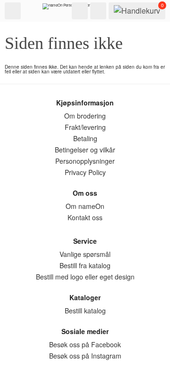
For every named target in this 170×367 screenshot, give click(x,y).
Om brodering (85, 115)
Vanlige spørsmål (85, 254)
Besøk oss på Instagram (85, 355)
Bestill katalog (85, 310)
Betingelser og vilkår (85, 149)
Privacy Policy (85, 172)
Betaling (85, 138)
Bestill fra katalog (85, 265)
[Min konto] (98, 10)
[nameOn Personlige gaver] (66, 8)
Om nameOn (85, 206)
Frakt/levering (85, 127)
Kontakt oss (85, 217)
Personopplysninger (85, 161)
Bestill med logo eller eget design (85, 276)
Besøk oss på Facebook (85, 344)
